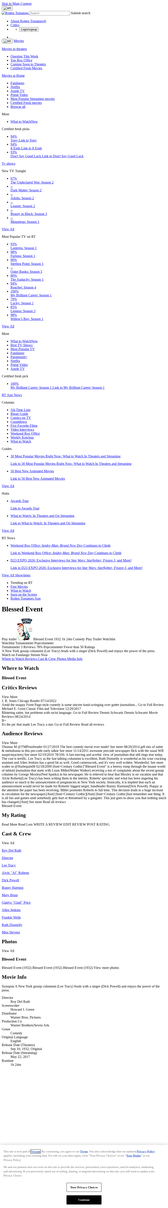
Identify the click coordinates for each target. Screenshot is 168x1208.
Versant (35, 1151)
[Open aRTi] (7, 8)
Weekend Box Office (25, 433)
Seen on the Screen (23, 594)
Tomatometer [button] (11, 647)
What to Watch (24, 121)
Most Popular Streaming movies (32, 99)
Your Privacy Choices (84, 1187)
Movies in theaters (14, 49)
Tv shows (8, 163)
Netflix (15, 87)
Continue (84, 1199)
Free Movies (19, 586)
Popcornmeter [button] (53, 647)
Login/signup (29, 29)
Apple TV (17, 91)
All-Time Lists (20, 410)
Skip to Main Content (17, 3)
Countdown (18, 422)
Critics (14, 25)
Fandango (17, 83)
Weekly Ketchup (22, 437)
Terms (84, 1151)
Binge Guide (19, 414)
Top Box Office (21, 60)
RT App (8, 395)
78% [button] (39, 647)
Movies (19, 41)
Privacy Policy (146, 1151)
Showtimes (22, 575)
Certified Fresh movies (26, 103)
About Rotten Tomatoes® (28, 21)
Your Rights (133, 1155)
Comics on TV (20, 418)
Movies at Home (13, 75)
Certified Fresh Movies (26, 68)
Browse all (17, 107)
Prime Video (19, 95)
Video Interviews (22, 429)
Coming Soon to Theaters (28, 64)
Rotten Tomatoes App (25, 598)
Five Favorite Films (23, 425)
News (18, 395)
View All (8, 229)
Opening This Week (24, 56)
